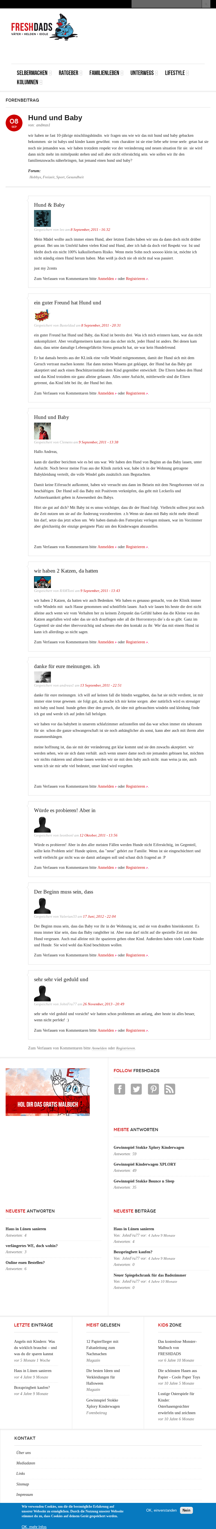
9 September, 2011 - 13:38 (98, 442)
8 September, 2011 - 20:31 (101, 325)
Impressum (24, 1494)
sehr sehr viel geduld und (61, 979)
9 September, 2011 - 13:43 (100, 591)
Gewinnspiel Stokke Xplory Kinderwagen (149, 1147)
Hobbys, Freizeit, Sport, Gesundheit (57, 177)
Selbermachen (32, 73)
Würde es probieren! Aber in (65, 810)
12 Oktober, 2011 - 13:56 (99, 835)
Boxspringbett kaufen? (133, 1252)
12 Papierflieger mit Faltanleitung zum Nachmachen (102, 1347)
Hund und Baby (51, 417)
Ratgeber (68, 73)
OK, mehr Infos (34, 1527)
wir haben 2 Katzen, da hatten (66, 571)
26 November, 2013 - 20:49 (103, 1004)
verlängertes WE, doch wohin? (32, 1246)
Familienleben (104, 73)
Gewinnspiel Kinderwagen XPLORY (145, 1164)
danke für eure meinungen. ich (67, 666)
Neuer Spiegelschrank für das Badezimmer (150, 1275)
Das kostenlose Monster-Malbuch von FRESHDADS (177, 1347)
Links (20, 1473)
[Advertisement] (139, 51)
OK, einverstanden (161, 1510)
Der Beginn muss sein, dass (63, 892)
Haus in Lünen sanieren (26, 1229)
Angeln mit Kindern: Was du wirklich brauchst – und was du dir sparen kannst (35, 1347)
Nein (186, 1510)
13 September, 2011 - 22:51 (101, 685)
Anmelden (106, 279)
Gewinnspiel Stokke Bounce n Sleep (144, 1181)
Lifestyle (175, 73)
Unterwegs (142, 73)
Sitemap (22, 1484)
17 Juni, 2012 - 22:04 (99, 917)
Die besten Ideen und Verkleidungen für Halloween (103, 1377)
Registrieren (135, 279)
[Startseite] (44, 27)
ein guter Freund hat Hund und (67, 303)
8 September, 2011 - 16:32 (90, 230)
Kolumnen (27, 82)
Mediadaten (25, 1463)
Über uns (23, 1453)
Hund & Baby (49, 205)
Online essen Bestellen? (25, 1263)
